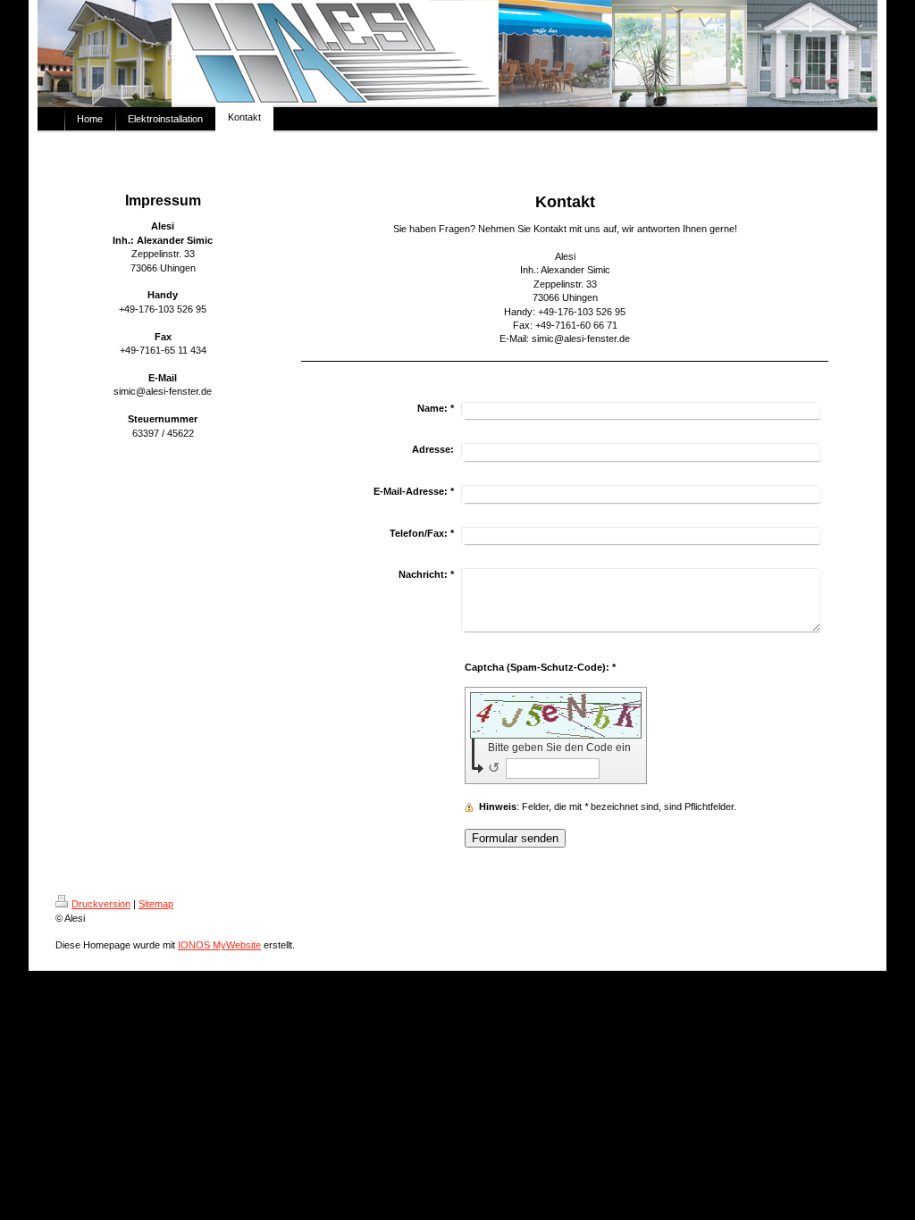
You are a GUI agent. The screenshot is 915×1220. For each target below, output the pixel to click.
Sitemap (156, 903)
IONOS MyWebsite (219, 945)
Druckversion (100, 903)
